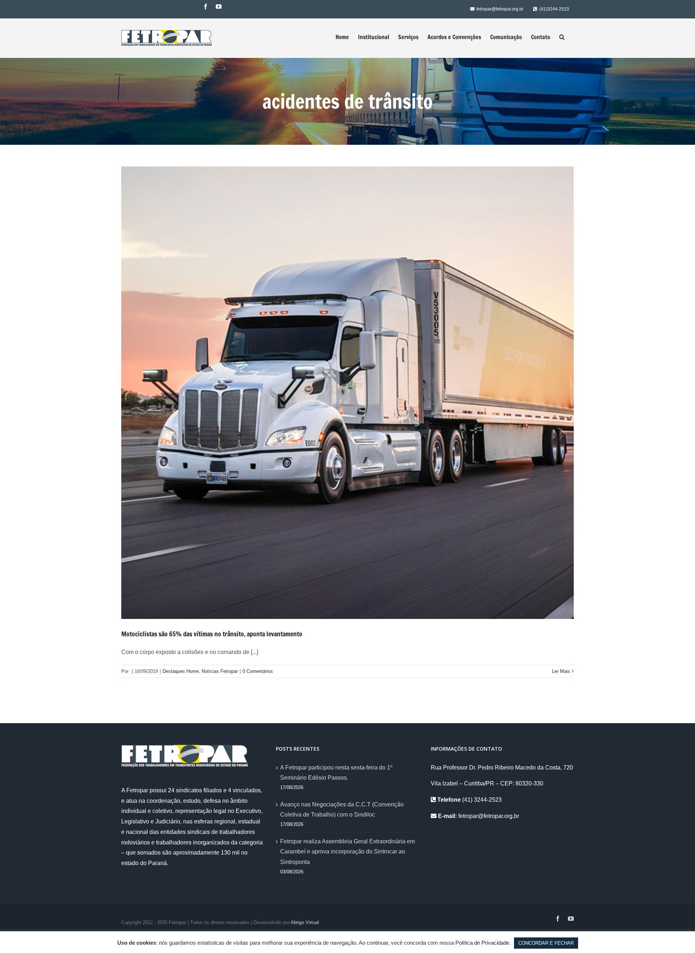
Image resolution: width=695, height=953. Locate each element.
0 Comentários (258, 671)
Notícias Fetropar (220, 671)
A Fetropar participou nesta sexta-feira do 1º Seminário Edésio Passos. (336, 772)
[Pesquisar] (562, 37)
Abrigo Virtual (305, 922)
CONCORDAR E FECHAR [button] (546, 943)
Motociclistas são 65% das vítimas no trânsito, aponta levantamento (211, 633)
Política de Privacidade (482, 943)
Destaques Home (181, 671)
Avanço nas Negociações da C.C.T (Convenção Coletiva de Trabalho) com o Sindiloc (342, 809)
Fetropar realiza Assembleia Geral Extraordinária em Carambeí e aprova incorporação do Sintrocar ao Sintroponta (347, 851)
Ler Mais (561, 671)
